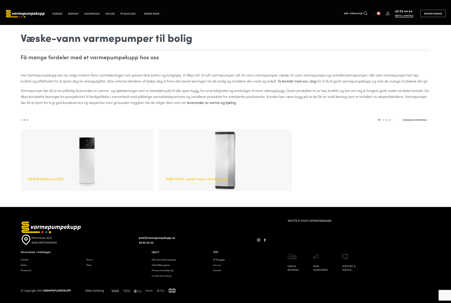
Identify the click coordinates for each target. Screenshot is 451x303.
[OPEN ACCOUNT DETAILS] (388, 13)
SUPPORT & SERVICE (349, 268)
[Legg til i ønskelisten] (67, 173)
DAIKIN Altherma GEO (46, 178)
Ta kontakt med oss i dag (296, 81)
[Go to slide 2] (40, 138)
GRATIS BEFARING (293, 268)
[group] (87, 160)
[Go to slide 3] (45, 138)
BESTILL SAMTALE (404, 15)
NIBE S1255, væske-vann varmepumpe (197, 178)
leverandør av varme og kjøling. (212, 102)
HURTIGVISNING (52, 173)
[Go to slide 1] (35, 138)
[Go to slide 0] (30, 138)
